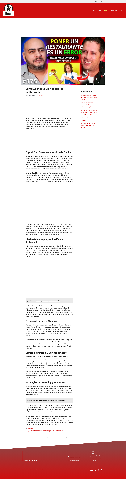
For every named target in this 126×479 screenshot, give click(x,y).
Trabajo (93, 10)
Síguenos (93, 470)
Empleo (99, 10)
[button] (121, 10)
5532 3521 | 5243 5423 (75, 457)
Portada (96, 1)
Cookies (40, 470)
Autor (44, 470)
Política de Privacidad (33, 470)
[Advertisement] (63, 27)
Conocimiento (114, 10)
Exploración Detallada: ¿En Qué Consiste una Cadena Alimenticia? (46, 430)
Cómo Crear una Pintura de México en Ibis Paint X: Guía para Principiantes (89, 112)
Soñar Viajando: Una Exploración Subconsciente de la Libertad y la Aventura (89, 105)
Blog (101, 1)
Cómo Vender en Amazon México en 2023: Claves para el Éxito (89, 125)
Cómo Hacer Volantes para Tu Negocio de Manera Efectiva (43, 432)
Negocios (106, 10)
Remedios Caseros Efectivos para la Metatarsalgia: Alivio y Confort (89, 97)
